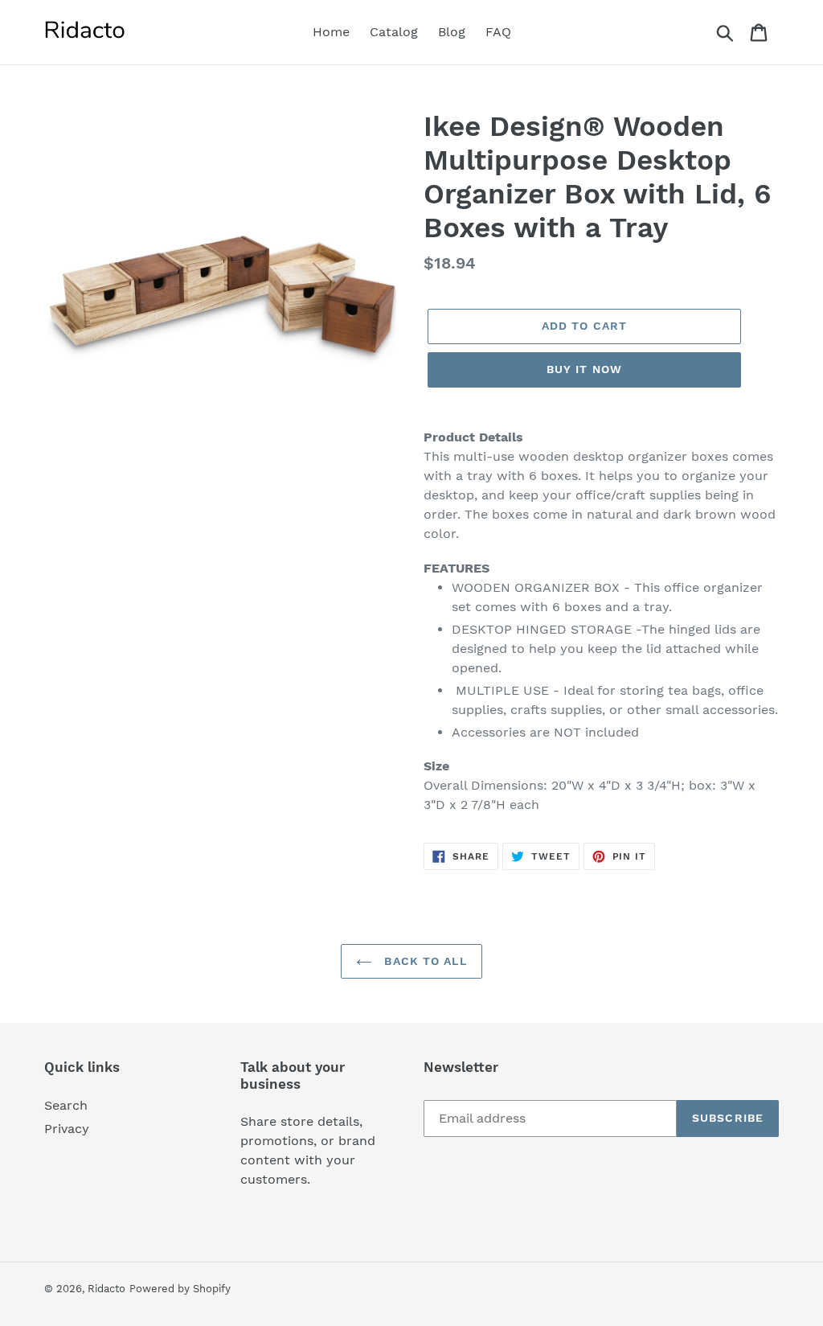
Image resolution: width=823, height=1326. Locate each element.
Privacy (66, 1128)
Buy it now (584, 369)
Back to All (423, 960)
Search (66, 1105)
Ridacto (106, 1289)
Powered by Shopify (180, 1289)
